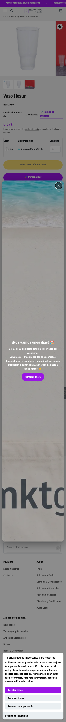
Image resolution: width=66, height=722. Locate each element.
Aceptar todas (15, 690)
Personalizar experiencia (20, 706)
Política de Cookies (23, 681)
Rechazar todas (16, 698)
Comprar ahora (33, 376)
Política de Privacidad (16, 715)
